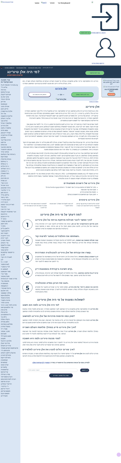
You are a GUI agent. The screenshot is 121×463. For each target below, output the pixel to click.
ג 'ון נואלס (4, 164)
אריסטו (3, 142)
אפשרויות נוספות (93, 101)
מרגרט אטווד (5, 298)
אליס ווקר (4, 121)
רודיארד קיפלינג (6, 384)
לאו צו (3, 255)
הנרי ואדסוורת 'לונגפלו (8, 212)
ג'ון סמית (4, 181)
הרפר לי (3, 219)
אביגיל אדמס (5, 92)
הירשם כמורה (96, 33)
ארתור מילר (5, 152)
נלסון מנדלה (5, 322)
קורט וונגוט (4, 365)
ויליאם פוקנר (5, 231)
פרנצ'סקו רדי (5, 350)
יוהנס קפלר (5, 248)
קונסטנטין (4, 360)
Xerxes (3, 90)
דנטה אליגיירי (5, 200)
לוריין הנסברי (5, 267)
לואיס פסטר (5, 264)
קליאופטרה (4, 370)
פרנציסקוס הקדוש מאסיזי (9, 348)
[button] (44, 3)
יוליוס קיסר (4, 250)
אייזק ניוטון (4, 109)
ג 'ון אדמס (4, 161)
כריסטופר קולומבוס (7, 252)
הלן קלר (3, 207)
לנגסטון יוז (4, 269)
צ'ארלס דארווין (6, 355)
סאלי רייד (4, 329)
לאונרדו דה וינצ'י (6, 257)
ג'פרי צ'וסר (4, 197)
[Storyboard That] (7, 2)
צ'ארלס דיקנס (5, 358)
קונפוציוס (4, 362)
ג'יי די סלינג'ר (5, 190)
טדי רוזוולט (4, 243)
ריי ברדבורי (5, 386)
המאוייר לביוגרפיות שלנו (41, 363)
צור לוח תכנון (111, 94)
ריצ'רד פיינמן (5, 389)
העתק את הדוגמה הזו (39, 94)
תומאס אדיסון (5, 391)
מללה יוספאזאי (6, 293)
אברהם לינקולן (6, 95)
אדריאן (3, 102)
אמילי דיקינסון (5, 133)
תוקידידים (4, 396)
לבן (2, 260)
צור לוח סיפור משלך (82, 94)
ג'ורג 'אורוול (5, 185)
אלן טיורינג (4, 126)
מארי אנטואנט (5, 272)
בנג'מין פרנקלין (6, 159)
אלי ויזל (3, 114)
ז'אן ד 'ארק (4, 238)
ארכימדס (4, 145)
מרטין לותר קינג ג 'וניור (8, 305)
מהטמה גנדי (5, 281)
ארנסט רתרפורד (6, 150)
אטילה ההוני (5, 106)
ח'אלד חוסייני (5, 240)
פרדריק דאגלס (6, 346)
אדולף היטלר (5, 99)
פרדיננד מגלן (5, 343)
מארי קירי (4, 274)
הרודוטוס (4, 214)
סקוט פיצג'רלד (6, 336)
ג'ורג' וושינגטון (5, 188)
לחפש (84, 370)
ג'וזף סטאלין (5, 173)
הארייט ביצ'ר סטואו (7, 205)
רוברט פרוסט (5, 382)
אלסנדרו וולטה (6, 128)
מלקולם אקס (5, 295)
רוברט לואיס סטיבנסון (8, 379)
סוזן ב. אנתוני (5, 331)
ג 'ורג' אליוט (5, 166)
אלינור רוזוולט (5, 118)
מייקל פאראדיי (6, 288)
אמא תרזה (4, 130)
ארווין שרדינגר (6, 140)
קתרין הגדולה (5, 374)
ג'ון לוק (3, 176)
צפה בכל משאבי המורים (61, 375)
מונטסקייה (4, 283)
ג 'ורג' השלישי (5, 169)
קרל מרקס (4, 372)
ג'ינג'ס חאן (4, 193)
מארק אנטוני (5, 276)
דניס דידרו (4, 202)
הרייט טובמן (5, 217)
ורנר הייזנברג (5, 236)
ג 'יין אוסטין (5, 171)
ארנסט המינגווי (6, 147)
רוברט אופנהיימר (6, 377)
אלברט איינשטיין (6, 111)
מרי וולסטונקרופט (7, 307)
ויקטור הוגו (4, 233)
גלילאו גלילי (5, 195)
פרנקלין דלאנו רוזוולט (8, 353)
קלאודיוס (4, 367)
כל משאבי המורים (9, 67)
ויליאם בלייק (5, 228)
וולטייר (3, 226)
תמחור (52, 3)
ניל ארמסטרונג (6, 315)
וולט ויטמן (4, 224)
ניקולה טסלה (5, 319)
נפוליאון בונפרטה (6, 324)
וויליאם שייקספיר (6, 221)
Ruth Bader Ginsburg (9, 85)
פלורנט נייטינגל (6, 341)
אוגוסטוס (4, 104)
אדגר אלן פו (5, 97)
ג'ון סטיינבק (5, 178)
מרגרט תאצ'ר (5, 300)
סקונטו (3, 338)
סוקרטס (3, 334)
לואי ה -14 (4, 262)
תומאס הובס (5, 394)
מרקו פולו (4, 312)
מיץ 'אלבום (4, 291)
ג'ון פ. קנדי (4, 183)
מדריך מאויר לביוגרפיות (34, 67)
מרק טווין (4, 310)
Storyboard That (21, 67)
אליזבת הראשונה (6, 116)
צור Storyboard (64, 3)
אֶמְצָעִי (37, 3)
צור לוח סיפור (85, 33)
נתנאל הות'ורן (5, 327)
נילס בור (4, 317)
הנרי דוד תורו (5, 209)
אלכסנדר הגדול (6, 123)
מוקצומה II (4, 286)
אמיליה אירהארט (6, 135)
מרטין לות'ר (5, 303)
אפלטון (3, 138)
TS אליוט (4, 87)
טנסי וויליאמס (5, 245)
